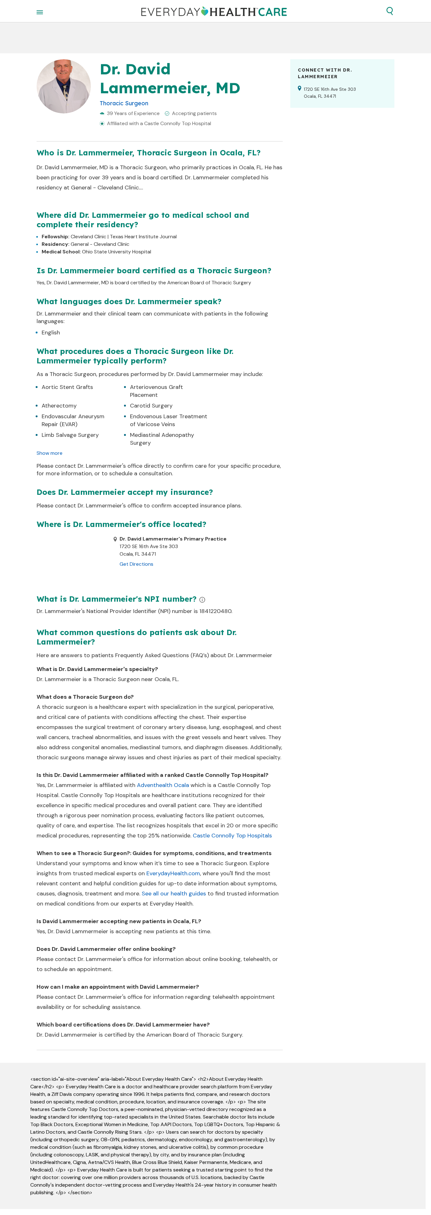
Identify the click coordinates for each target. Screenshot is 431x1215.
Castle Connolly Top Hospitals (232, 835)
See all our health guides (174, 893)
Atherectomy (59, 405)
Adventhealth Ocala (163, 785)
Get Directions (136, 564)
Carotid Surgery (151, 405)
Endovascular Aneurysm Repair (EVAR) (73, 420)
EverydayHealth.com (173, 873)
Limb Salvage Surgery (70, 435)
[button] (389, 11)
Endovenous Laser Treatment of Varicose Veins (168, 420)
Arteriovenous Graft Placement (156, 391)
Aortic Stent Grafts (67, 387)
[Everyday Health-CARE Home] (214, 11)
